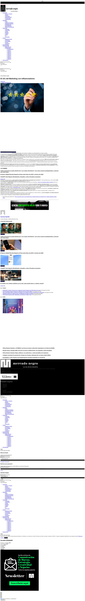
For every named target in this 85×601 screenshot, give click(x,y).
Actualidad (5, 12)
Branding (7, 32)
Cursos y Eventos (8, 13)
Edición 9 (9, 59)
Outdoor (6, 33)
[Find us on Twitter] (1, 449)
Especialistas (5, 60)
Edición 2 (9, 51)
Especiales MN (6, 45)
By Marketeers (10, 49)
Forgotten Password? (4, 461)
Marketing (5, 20)
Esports (6, 42)
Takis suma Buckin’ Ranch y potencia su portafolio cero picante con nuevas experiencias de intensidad (23, 292)
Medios (6, 15)
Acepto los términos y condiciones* (9, 598)
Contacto (4, 390)
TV (5, 35)
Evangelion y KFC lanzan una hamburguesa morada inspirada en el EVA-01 (24, 357)
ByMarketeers (8, 48)
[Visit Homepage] (9, 11)
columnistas (52, 368)
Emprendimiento (8, 17)
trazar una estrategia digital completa (45, 182)
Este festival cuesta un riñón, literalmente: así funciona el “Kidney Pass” (17, 294)
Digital (4, 38)
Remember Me (5, 458)
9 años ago (2, 81)
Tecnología (7, 43)
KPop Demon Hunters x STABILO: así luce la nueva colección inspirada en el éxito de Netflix (29, 348)
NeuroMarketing (8, 26)
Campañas (7, 29)
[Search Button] (10, 62)
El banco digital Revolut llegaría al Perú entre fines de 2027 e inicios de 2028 (21, 174)
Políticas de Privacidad (7, 392)
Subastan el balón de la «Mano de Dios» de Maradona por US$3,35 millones (18, 293)
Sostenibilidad (6, 44)
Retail (6, 21)
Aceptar (6, 537)
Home (1, 75)
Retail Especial (8, 47)
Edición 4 (9, 53)
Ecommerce (7, 40)
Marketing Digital (8, 39)
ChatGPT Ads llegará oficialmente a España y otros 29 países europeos (20, 176)
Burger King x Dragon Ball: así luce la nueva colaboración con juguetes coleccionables (27, 350)
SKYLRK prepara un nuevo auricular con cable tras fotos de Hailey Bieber (17, 291)
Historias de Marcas (9, 22)
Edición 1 (9, 50)
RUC (1, 546)
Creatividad (7, 30)
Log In (1, 470)
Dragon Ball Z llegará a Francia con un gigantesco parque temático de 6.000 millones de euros (22, 290)
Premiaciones (8, 18)
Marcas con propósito (9, 27)
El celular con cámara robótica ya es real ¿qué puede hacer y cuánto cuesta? (22, 283)
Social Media (7, 41)
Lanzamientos (8, 19)
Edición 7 (9, 56)
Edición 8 (9, 58)
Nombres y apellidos (4, 542)
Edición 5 (9, 54)
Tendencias (7, 16)
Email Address (3, 544)
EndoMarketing (8, 24)
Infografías (7, 37)
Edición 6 (9, 55)
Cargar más (2, 179)
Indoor (6, 34)
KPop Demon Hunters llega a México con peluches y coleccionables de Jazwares (25, 352)
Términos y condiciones (7, 391)
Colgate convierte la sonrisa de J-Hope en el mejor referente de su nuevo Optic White (27, 355)
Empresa (2, 545)
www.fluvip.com (16, 187)
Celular (1, 547)
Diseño (6, 31)
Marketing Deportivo (9, 23)
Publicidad (5, 28)
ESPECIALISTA (8, 82)
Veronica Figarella (4, 216)
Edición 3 (9, 52)
